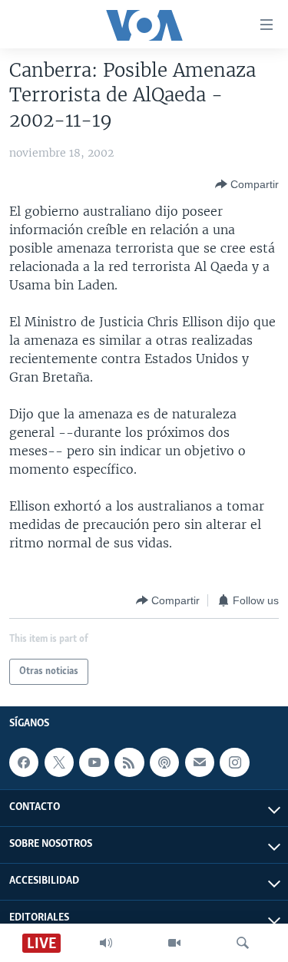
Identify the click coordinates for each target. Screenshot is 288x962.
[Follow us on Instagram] (234, 762)
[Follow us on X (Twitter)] (59, 762)
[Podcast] (164, 762)
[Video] (174, 943)
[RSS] (129, 762)
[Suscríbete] (199, 762)
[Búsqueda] (243, 943)
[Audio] (106, 943)
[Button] (247, 184)
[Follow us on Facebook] (23, 762)
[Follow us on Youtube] (93, 762)
